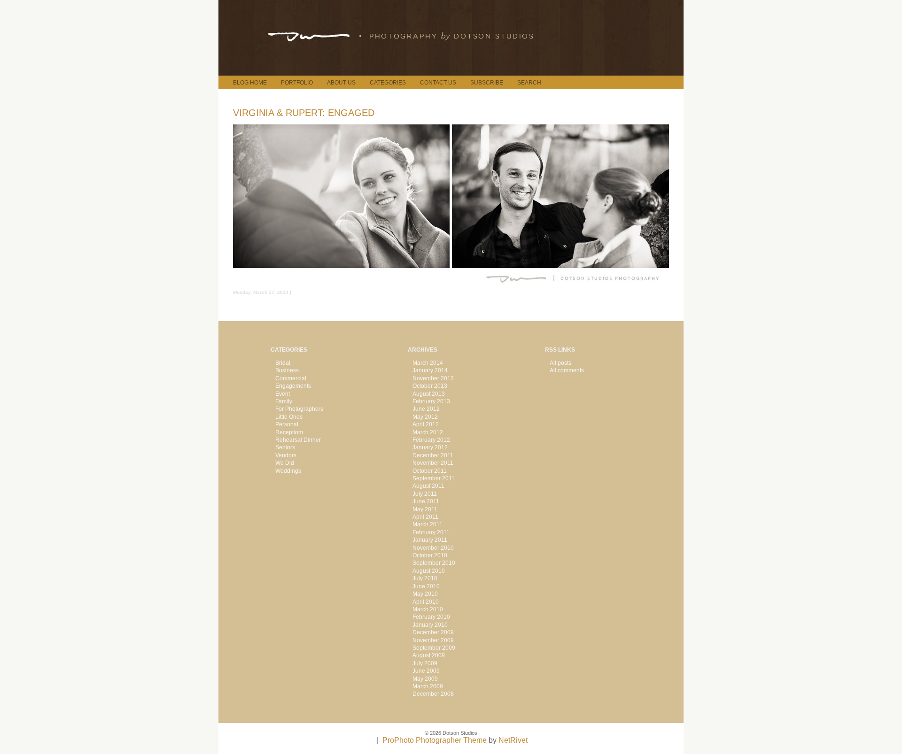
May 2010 (425, 594)
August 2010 (428, 571)
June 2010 (426, 586)
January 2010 (430, 625)
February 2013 (431, 401)
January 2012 (430, 447)
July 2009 (424, 663)
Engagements (293, 386)
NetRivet (513, 740)
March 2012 (427, 432)
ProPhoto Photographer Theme (434, 740)
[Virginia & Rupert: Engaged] (451, 286)
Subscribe (486, 82)
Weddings (288, 471)
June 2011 (425, 501)
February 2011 (431, 532)
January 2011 (429, 540)
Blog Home (250, 82)
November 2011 (432, 463)
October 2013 (429, 386)
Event (282, 394)
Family (283, 401)
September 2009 (433, 648)
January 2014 (430, 370)
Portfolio (297, 82)
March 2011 (427, 524)
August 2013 (428, 394)
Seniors (285, 447)
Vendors (285, 455)
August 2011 (428, 486)
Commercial (290, 378)
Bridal (282, 363)
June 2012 (426, 409)
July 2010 (424, 578)
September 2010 (433, 563)
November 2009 (433, 640)
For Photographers (299, 409)
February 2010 (431, 617)
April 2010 (425, 602)
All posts (560, 363)
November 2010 (433, 548)
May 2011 (424, 509)
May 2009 (425, 679)
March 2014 (427, 363)
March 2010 (427, 609)
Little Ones (289, 417)
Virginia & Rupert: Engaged (303, 113)
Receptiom (289, 432)
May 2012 (425, 417)
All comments (567, 370)
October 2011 (429, 471)
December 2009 (433, 632)
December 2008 (433, 694)
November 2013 (433, 378)
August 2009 (428, 655)
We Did (284, 463)
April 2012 (425, 424)
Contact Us (438, 82)
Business (287, 370)
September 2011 (433, 478)
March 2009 (427, 686)
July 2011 (424, 494)
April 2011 (425, 517)
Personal (286, 424)
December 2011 (432, 455)
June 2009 (426, 671)
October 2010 (429, 555)
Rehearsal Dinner (298, 440)
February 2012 (431, 440)
